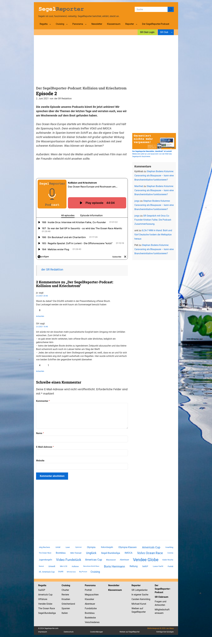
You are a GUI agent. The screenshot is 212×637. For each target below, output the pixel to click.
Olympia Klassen (127, 547)
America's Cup (151, 547)
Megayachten (92, 594)
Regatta (42, 585)
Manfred (138, 186)
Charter (65, 590)
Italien (65, 613)
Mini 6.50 (63, 566)
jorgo (137, 201)
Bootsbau (61, 553)
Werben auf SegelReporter (130, 632)
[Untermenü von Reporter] (136, 24)
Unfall (58, 547)
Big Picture (83, 572)
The (40, 608)
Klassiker (89, 599)
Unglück (91, 553)
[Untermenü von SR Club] (171, 32)
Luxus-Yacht (158, 566)
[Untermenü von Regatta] (50, 24)
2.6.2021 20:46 (42, 296)
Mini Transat (75, 553)
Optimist (78, 547)
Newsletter (113, 585)
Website (40, 460)
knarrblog (169, 547)
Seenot (41, 566)
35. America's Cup (47, 572)
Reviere (65, 594)
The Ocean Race (45, 553)
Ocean (46, 608)
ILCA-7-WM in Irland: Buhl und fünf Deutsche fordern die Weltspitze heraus (153, 234)
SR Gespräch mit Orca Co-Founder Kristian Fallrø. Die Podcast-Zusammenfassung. (152, 219)
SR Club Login (147, 32)
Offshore (42, 599)
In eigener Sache (140, 594)
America (42, 594)
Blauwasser (111, 560)
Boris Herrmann (114, 566)
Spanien (66, 608)
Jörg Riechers (44, 547)
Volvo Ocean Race (150, 553)
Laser (68, 547)
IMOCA (128, 552)
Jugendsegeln (45, 559)
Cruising (95, 571)
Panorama (90, 585)
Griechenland (68, 603)
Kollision (75, 566)
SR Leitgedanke (139, 590)
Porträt (170, 566)
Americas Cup (93, 559)
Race (52, 608)
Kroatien (66, 599)
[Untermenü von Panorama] (86, 24)
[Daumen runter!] (45, 310)
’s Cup (49, 594)
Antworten (40, 316)
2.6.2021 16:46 (42, 327)
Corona (170, 553)
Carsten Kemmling (141, 599)
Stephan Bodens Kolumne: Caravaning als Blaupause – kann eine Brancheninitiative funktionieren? (154, 175)
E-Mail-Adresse (45, 447)
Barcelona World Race (91, 566)
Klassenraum (115, 590)
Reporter (136, 585)
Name (40, 433)
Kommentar (43, 401)
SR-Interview (71, 572)
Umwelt (51, 566)
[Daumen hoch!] (37, 310)
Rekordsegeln (107, 547)
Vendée (42, 603)
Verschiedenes (92, 622)
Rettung (134, 566)
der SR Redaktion (52, 269)
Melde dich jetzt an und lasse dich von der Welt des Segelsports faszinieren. (152, 153)
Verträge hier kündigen (165, 632)
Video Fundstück (68, 560)
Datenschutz (69, 632)
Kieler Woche (167, 560)
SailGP (145, 566)
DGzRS (60, 572)
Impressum (42, 632)
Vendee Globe (145, 559)
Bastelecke (90, 617)
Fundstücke (91, 608)
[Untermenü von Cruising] (67, 24)
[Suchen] (171, 9)
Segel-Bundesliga (110, 552)
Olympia (91, 547)
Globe (49, 603)
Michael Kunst (139, 603)
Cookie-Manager (96, 632)
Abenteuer (124, 560)
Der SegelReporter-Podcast (163, 589)
